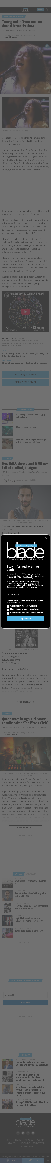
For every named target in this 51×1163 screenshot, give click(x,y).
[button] (25, 606)
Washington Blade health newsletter (26, 613)
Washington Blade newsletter (23, 606)
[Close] (46, 538)
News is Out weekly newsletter (24, 609)
